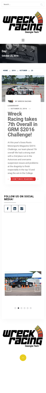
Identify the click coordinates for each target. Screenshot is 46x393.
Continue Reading (22, 179)
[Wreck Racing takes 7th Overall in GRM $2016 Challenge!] (23, 88)
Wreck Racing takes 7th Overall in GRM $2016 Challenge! (22, 124)
